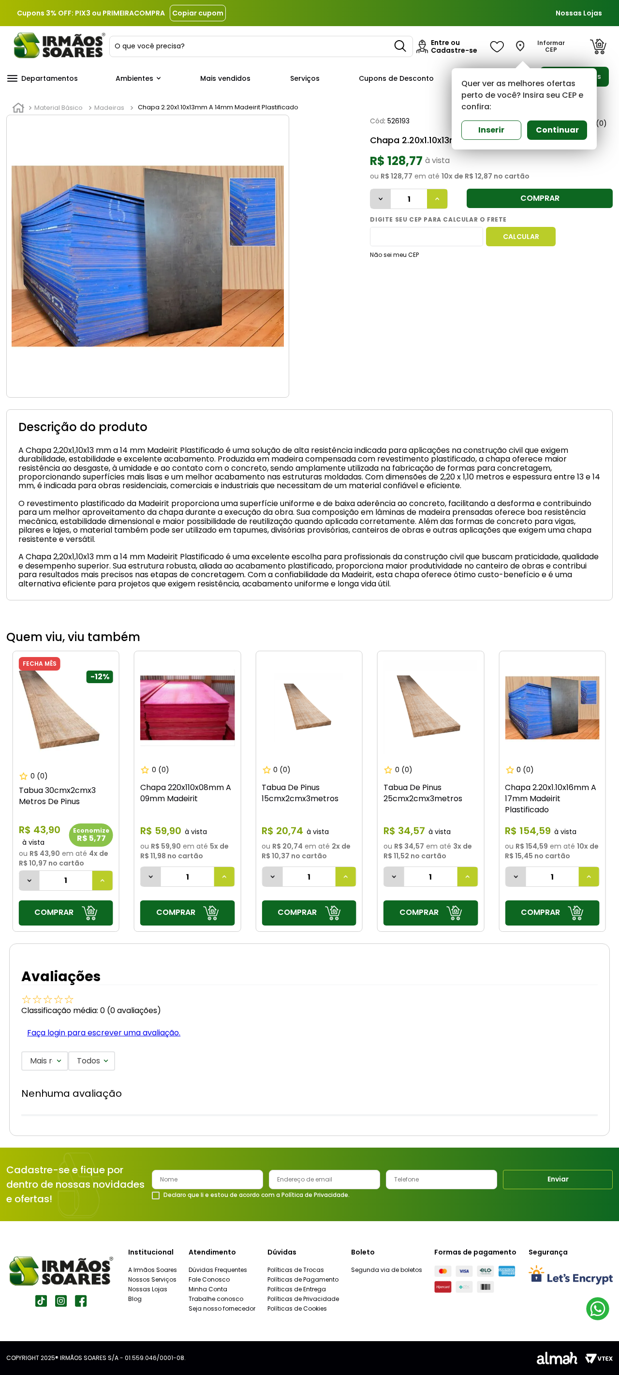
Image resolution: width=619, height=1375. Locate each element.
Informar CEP (551, 46)
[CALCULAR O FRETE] (521, 236)
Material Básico (58, 108)
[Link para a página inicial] (18, 108)
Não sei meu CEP (394, 255)
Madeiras (109, 108)
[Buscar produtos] (401, 46)
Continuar (557, 129)
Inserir (491, 129)
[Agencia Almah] (557, 1358)
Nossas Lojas (579, 13)
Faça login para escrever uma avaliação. (103, 1032)
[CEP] (426, 236)
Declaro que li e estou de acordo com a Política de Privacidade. (256, 1195)
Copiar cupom (197, 13)
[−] (380, 199)
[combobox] (261, 46)
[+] (437, 199)
